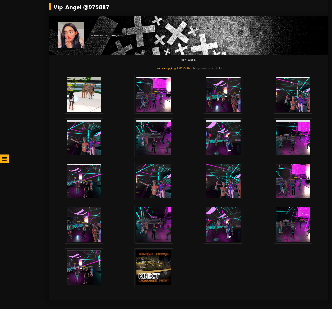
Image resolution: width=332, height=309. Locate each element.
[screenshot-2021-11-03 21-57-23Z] (154, 138)
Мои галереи (188, 59)
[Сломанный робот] (154, 268)
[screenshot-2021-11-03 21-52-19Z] (154, 94)
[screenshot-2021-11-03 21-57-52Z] (223, 138)
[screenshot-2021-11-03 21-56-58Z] (293, 94)
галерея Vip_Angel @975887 (172, 68)
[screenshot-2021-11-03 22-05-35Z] (293, 138)
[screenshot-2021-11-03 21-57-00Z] (84, 138)
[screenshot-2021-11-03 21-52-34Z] (223, 94)
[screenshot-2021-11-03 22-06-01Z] (84, 181)
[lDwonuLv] (84, 94)
